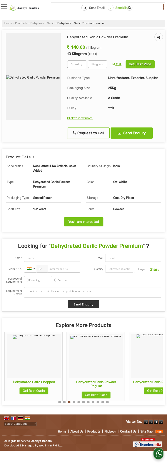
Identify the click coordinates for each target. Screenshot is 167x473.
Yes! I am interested (83, 222)
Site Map (146, 431)
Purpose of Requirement (14, 280)
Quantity (98, 269)
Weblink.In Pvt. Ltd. (51, 445)
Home (8, 23)
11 (107, 402)
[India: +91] (30, 269)
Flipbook (110, 431)
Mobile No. (15, 269)
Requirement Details (14, 292)
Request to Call (90, 133)
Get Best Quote (34, 391)
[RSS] (159, 431)
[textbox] (97, 64)
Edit (118, 64)
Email (100, 258)
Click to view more (80, 118)
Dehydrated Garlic (42, 23)
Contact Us (128, 431)
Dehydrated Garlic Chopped (34, 382)
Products (21, 23)
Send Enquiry (134, 133)
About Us (76, 431)
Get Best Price (140, 64)
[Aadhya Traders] (24, 8)
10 (102, 402)
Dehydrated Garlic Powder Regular (96, 384)
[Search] (129, 8)
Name (18, 258)
